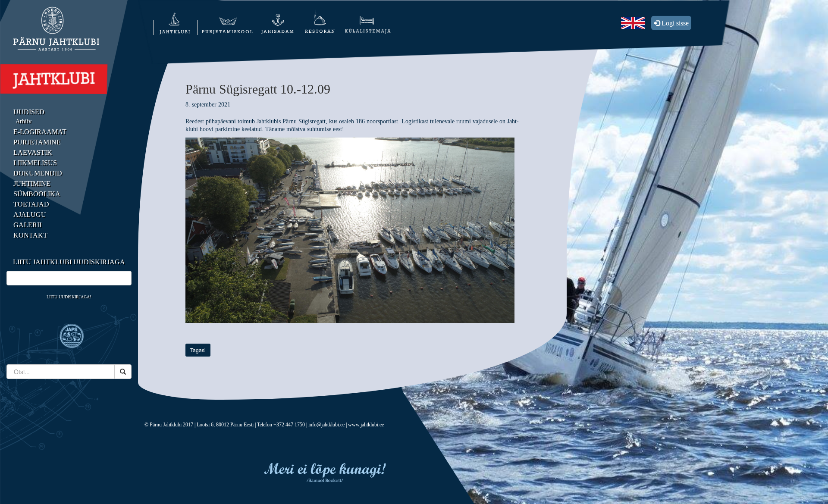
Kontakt (30, 235)
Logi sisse (674, 23)
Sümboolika (36, 193)
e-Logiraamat (39, 131)
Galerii (27, 225)
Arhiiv (23, 121)
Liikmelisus (35, 162)
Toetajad (31, 204)
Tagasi (198, 350)
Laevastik (32, 152)
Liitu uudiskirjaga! (69, 296)
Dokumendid (37, 173)
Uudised (28, 112)
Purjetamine (37, 142)
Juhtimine (31, 183)
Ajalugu (29, 214)
